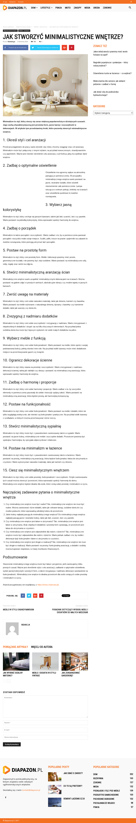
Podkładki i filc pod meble (106, 790)
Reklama (12, 2)
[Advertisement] (68, 19)
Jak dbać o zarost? (73, 773)
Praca (58, 7)
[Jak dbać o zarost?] (54, 776)
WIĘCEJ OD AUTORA (41, 646)
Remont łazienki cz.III (74, 798)
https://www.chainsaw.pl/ (48, 585)
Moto (68, 7)
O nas (5, 2)
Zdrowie (107, 7)
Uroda (96, 7)
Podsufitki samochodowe (106, 795)
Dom (33, 7)
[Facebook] (131, 2)
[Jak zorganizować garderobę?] (74, 661)
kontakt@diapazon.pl (31, 790)
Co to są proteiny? (72, 786)
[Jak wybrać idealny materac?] (16, 661)
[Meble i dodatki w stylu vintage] (45, 661)
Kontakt (21, 2)
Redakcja (11, 42)
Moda (87, 7)
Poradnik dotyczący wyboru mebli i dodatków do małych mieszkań (70, 611)
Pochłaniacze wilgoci (104, 803)
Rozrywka (98, 778)
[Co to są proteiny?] (54, 789)
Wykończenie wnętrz (10, 31)
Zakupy (77, 7)
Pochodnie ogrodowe (103, 799)
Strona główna (8, 27)
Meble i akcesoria (24, 31)
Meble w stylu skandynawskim (18, 609)
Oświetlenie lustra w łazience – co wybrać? (112, 73)
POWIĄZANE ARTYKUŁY (15, 646)
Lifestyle (45, 7)
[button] (130, 8)
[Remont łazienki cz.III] (54, 802)
